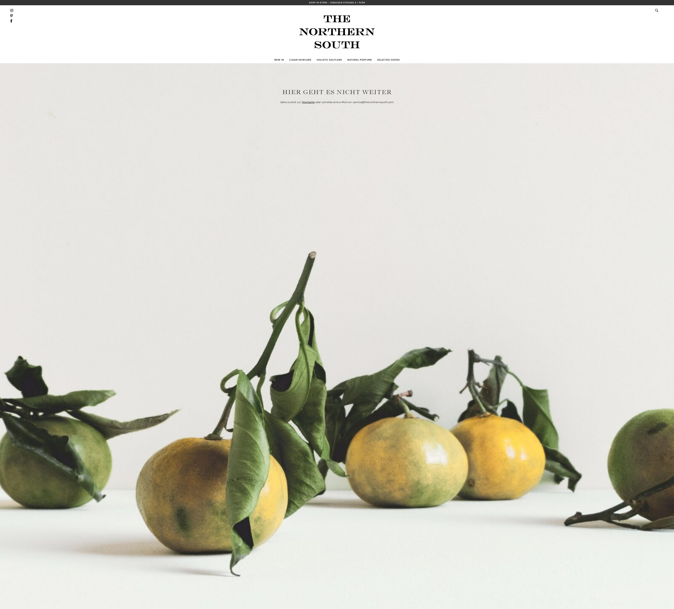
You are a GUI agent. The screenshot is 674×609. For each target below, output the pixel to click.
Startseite (308, 102)
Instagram (11, 10)
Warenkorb (662, 16)
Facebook (11, 21)
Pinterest (11, 15)
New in (279, 59)
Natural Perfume (359, 59)
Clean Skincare (300, 59)
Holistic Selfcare (329, 59)
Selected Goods (388, 59)
